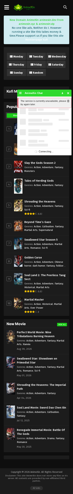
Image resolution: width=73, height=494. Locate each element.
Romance (35, 247)
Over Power (36, 307)
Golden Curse (33, 257)
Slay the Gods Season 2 (40, 163)
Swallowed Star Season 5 (41, 239)
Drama (50, 438)
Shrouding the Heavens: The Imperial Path (41, 387)
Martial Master (34, 299)
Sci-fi (27, 209)
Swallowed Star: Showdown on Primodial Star (37, 360)
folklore (60, 265)
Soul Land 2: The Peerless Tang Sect (45, 277)
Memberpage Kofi (36, 39)
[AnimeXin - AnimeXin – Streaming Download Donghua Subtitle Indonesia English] (24, 9)
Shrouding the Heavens (39, 201)
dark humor (39, 265)
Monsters (29, 171)
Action (37, 167)
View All (62, 324)
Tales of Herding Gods (39, 180)
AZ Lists (36, 488)
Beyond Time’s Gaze (37, 222)
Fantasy (59, 167)
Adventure (47, 167)
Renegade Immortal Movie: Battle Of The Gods (41, 432)
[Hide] (68, 93)
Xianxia (26, 344)
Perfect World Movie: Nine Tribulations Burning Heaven (35, 334)
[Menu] (20, 93)
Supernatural (46, 230)
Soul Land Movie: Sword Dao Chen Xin (41, 407)
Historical (29, 287)
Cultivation (48, 226)
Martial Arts (30, 230)
